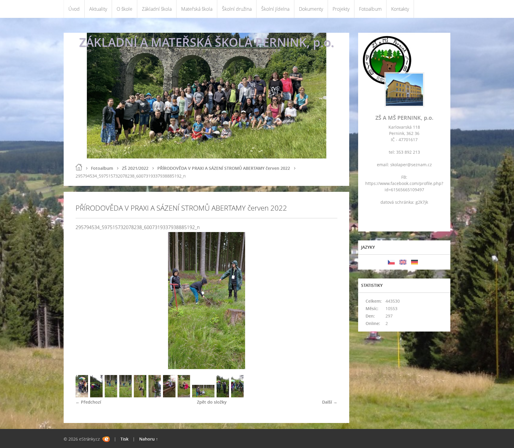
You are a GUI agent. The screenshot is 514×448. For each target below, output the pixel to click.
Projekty (341, 9)
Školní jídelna (275, 9)
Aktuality (98, 9)
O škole (124, 9)
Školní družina (237, 9)
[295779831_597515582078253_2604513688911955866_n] (169, 396)
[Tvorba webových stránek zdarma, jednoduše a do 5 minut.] (106, 439)
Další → (329, 402)
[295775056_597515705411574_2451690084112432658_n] (111, 396)
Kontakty (400, 9)
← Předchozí (88, 402)
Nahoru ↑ (148, 439)
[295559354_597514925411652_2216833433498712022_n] (140, 396)
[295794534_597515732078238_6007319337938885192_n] (125, 396)
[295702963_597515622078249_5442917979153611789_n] (82, 396)
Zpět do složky (212, 402)
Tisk (124, 439)
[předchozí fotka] (85, 300)
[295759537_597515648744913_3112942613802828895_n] (237, 396)
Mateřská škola (196, 9)
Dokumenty (311, 9)
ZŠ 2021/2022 (135, 168)
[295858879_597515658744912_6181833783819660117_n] (223, 396)
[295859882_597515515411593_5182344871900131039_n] (154, 396)
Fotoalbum (370, 9)
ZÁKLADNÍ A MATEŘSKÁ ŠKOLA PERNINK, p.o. (206, 42)
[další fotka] (327, 300)
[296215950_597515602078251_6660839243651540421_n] (184, 396)
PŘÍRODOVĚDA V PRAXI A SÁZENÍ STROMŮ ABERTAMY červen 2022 (223, 168)
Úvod (74, 9)
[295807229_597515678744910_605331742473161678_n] (96, 396)
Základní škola (157, 9)
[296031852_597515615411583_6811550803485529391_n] (203, 396)
